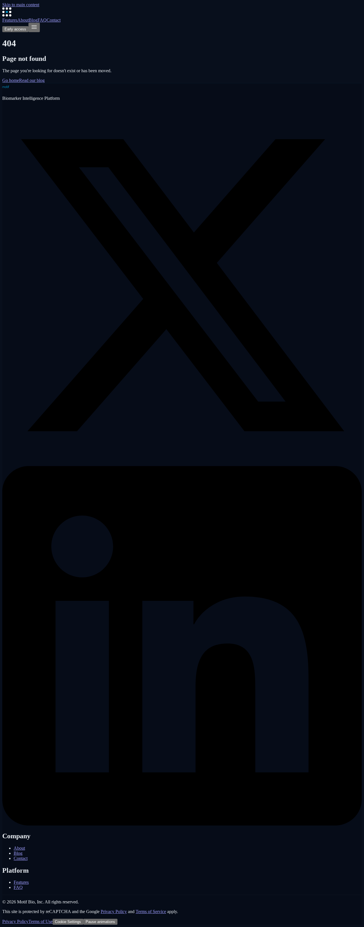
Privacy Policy (114, 911)
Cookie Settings (68, 922)
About (23, 20)
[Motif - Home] (6, 15)
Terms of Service (151, 911)
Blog (33, 20)
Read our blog (32, 80)
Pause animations (100, 922)
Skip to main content (20, 4)
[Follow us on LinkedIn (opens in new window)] (182, 824)
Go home (10, 80)
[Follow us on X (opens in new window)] (182, 463)
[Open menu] (34, 27)
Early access (15, 29)
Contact (54, 20)
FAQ (42, 20)
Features (9, 20)
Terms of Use (40, 921)
